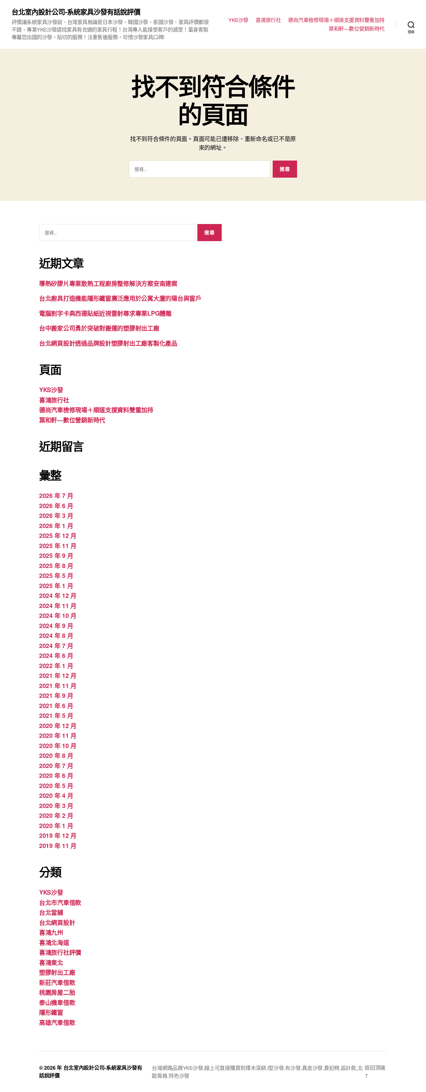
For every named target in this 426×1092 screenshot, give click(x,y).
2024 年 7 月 (56, 645)
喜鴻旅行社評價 (60, 952)
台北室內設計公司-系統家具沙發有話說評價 (76, 11)
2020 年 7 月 (56, 765)
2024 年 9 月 (56, 625)
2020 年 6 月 (56, 775)
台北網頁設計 (57, 922)
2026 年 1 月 (56, 525)
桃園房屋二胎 (57, 992)
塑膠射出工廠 (57, 972)
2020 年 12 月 (58, 725)
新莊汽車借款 (57, 982)
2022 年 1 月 (56, 665)
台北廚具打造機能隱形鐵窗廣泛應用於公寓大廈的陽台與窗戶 (120, 298)
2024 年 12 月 (58, 595)
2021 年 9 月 (56, 695)
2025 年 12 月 (58, 535)
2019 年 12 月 (58, 835)
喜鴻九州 (51, 932)
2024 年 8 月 (56, 635)
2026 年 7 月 (56, 495)
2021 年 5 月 (56, 715)
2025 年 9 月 (56, 555)
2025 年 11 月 (58, 545)
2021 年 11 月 (58, 685)
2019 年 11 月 (58, 845)
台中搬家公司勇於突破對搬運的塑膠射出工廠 (99, 327)
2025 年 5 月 (56, 575)
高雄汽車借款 (57, 1022)
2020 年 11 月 (58, 735)
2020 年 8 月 (56, 755)
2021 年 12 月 (58, 675)
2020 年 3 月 (56, 805)
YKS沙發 (238, 20)
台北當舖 (51, 912)
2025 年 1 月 (56, 585)
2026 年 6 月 (56, 505)
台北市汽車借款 (60, 902)
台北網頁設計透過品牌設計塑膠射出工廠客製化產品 (108, 342)
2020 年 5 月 (56, 785)
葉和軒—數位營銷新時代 (357, 29)
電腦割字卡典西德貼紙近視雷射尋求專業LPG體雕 (105, 313)
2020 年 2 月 (56, 815)
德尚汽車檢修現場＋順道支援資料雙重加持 (336, 20)
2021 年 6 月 (56, 705)
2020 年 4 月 (56, 795)
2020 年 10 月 (58, 745)
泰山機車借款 (57, 1002)
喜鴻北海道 (54, 942)
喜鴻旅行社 (268, 20)
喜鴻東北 (51, 962)
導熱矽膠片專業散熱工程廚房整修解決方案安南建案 (108, 283)
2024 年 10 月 (58, 615)
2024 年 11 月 (58, 605)
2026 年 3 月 (56, 515)
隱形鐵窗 (51, 1012)
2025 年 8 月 (56, 565)
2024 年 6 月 (56, 655)
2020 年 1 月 (56, 825)
